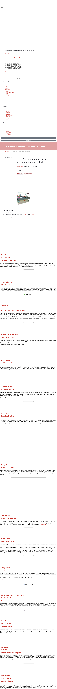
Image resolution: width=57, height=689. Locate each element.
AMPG (7, 113)
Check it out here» (43, 524)
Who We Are (7, 130)
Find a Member (8, 99)
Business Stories (8, 112)
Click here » (2, 579)
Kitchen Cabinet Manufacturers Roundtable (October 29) (13, 65)
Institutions (6, 88)
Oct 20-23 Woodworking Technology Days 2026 (12, 63)
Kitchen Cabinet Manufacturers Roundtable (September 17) (13, 61)
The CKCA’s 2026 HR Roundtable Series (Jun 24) (12, 78)
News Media (7, 111)
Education (6, 91)
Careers (6, 90)
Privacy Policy (25, 214)
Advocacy (7, 131)
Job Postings (6, 87)
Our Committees (8, 133)
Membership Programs (9, 100)
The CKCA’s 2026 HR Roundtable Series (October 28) (13, 64)
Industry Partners (8, 129)
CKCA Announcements (9, 109)
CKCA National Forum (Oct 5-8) (10, 62)
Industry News (21, 170)
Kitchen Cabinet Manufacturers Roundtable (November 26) (13, 67)
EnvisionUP (32, 214)
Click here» (22, 369)
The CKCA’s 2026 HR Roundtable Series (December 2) (13, 68)
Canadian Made (8, 110)
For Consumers (8, 114)
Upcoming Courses (7, 89)
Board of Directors (8, 132)
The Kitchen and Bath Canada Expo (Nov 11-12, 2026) (13, 66)
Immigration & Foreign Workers (9, 86)
